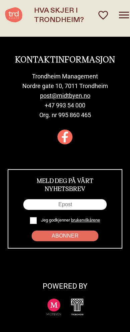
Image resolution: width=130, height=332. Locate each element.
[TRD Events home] (13, 15)
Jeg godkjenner (70, 220)
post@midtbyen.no (65, 95)
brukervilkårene (85, 220)
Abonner (65, 236)
